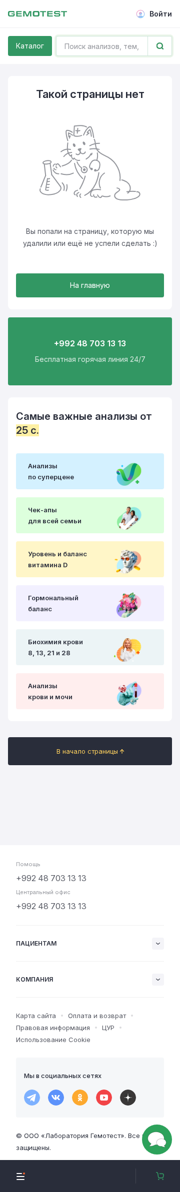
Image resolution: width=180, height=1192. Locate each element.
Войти (161, 13)
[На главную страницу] (37, 14)
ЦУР (108, 1028)
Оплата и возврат (97, 1016)
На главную (90, 285)
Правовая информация (53, 1028)
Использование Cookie (53, 1040)
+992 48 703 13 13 (51, 878)
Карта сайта (36, 1016)
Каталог (30, 45)
